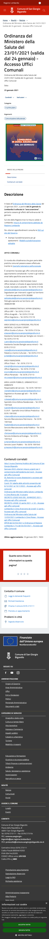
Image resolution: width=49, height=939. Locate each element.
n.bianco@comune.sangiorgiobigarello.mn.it (21, 416)
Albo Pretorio (10, 896)
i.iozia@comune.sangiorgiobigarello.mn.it (20, 350)
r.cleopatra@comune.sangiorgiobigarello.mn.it (22, 399)
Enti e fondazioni (12, 695)
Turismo (8, 740)
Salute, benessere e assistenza (17, 771)
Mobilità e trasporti (13, 744)
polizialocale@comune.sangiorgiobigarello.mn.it (23, 289)
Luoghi (8, 808)
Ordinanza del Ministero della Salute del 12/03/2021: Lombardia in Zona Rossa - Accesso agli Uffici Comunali (24, 517)
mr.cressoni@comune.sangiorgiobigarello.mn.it (23, 377)
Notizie (22, 20)
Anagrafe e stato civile (14, 718)
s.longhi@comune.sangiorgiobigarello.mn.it (21, 366)
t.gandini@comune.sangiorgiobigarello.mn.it (22, 407)
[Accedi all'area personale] (39, 3)
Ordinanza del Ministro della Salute (27, 203)
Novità (13, 20)
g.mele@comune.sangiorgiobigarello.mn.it (21, 355)
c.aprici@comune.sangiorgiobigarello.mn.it (21, 341)
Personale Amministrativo (16, 702)
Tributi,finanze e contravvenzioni (18, 763)
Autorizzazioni (11, 774)
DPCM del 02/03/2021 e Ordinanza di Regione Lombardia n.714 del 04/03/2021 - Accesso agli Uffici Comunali (23, 525)
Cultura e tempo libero (14, 721)
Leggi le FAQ (10, 877)
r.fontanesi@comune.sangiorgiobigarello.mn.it (22, 433)
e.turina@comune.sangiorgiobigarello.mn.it (21, 371)
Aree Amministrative (13, 687)
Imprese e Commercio (14, 729)
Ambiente (9, 767)
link (3, 920)
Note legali (9, 900)
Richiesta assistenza (13, 881)
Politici (8, 698)
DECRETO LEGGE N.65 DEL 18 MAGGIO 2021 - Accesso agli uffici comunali (23, 499)
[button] (24, 935)
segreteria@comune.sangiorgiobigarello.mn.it (22, 319)
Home (5, 20)
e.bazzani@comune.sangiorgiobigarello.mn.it (22, 333)
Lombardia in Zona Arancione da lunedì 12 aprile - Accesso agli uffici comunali (24, 510)
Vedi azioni (21, 97)
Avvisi (7, 797)
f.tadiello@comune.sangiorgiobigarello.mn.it (21, 424)
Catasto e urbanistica (14, 736)
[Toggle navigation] (4, 10)
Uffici (7, 691)
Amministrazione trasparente (17, 892)
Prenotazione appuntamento (17, 869)
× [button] (46, 903)
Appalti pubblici (11, 733)
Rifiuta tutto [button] (24, 930)
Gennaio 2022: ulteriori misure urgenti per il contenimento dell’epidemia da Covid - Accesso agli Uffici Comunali (23, 472)
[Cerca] (44, 10)
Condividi (8, 97)
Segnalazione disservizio (15, 873)
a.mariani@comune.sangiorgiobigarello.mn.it (22, 441)
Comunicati (10, 793)
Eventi (8, 812)
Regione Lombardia (11, 2)
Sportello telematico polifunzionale (27, 266)
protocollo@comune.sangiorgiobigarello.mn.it (25, 842)
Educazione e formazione (15, 755)
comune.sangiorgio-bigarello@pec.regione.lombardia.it (16, 838)
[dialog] (24, 920)
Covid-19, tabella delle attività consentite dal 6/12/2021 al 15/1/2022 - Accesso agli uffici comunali (22, 486)
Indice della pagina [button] (15, 169)
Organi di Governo (12, 683)
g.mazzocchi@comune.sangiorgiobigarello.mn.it (23, 447)
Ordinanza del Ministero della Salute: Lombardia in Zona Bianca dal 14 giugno (23, 493)
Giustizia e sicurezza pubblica (17, 759)
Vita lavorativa (11, 725)
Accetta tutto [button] (24, 925)
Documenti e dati (12, 706)
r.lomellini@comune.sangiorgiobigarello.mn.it (22, 390)
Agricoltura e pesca (13, 778)
